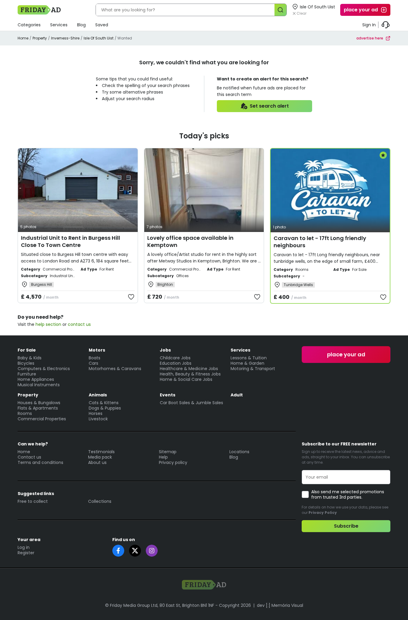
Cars (93, 363)
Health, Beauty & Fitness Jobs (190, 374)
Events (167, 395)
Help (163, 457)
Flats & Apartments (38, 408)
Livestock (98, 419)
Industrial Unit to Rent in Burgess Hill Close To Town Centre (70, 241)
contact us (79, 324)
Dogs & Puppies (105, 408)
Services (59, 25)
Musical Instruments (39, 384)
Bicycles (26, 363)
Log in (24, 547)
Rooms (25, 413)
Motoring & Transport (253, 368)
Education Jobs (175, 363)
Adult (237, 395)
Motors (97, 350)
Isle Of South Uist (98, 38)
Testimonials (101, 452)
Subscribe (346, 526)
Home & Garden (247, 363)
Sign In (369, 25)
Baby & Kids (30, 358)
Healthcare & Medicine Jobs (189, 368)
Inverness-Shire (65, 38)
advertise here (369, 38)
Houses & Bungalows (39, 402)
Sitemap (168, 452)
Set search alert (269, 106)
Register (26, 553)
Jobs (165, 350)
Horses (95, 413)
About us (97, 462)
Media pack (100, 457)
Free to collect (33, 501)
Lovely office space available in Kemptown (190, 241)
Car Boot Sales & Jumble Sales (191, 402)
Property (40, 38)
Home (23, 38)
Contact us (29, 457)
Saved (101, 25)
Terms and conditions (40, 462)
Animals (98, 395)
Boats (94, 358)
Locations (239, 452)
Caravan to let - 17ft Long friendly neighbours (320, 241)
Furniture (27, 374)
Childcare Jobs (175, 358)
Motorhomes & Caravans (115, 368)
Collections (99, 501)
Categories (29, 25)
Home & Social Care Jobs (186, 379)
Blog (81, 25)
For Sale (27, 350)
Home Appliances (36, 379)
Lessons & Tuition (249, 358)
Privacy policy (173, 462)
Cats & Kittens (104, 402)
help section (48, 324)
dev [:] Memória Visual (280, 605)
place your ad (361, 9)
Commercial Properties (42, 419)
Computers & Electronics (44, 368)
